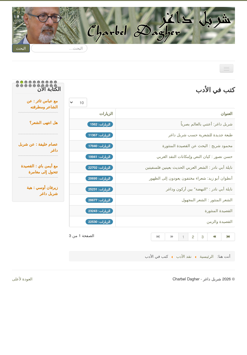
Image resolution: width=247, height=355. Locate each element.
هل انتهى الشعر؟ (44, 122)
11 (17, 87)
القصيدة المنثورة (219, 210)
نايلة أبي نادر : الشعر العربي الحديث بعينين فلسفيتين (189, 167)
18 (46, 87)
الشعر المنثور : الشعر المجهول (207, 199)
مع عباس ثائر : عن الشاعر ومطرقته (42, 104)
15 (34, 87)
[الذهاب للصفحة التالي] (214, 237)
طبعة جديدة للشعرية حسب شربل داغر (200, 134)
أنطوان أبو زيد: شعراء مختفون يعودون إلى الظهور (191, 178)
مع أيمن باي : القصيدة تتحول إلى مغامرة (39, 168)
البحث (21, 48)
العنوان (227, 113)
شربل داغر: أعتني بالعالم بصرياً (207, 124)
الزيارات (106, 113)
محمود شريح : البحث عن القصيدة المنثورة (197, 145)
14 (29, 87)
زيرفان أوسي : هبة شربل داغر (42, 190)
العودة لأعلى (22, 279)
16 (38, 87)
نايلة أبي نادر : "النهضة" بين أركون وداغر (199, 189)
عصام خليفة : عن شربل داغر (38, 147)
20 (55, 87)
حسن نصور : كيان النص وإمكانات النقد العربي (195, 156)
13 (25, 87)
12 (21, 87)
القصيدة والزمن (220, 221)
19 (50, 87)
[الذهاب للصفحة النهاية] (228, 237)
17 (42, 87)
